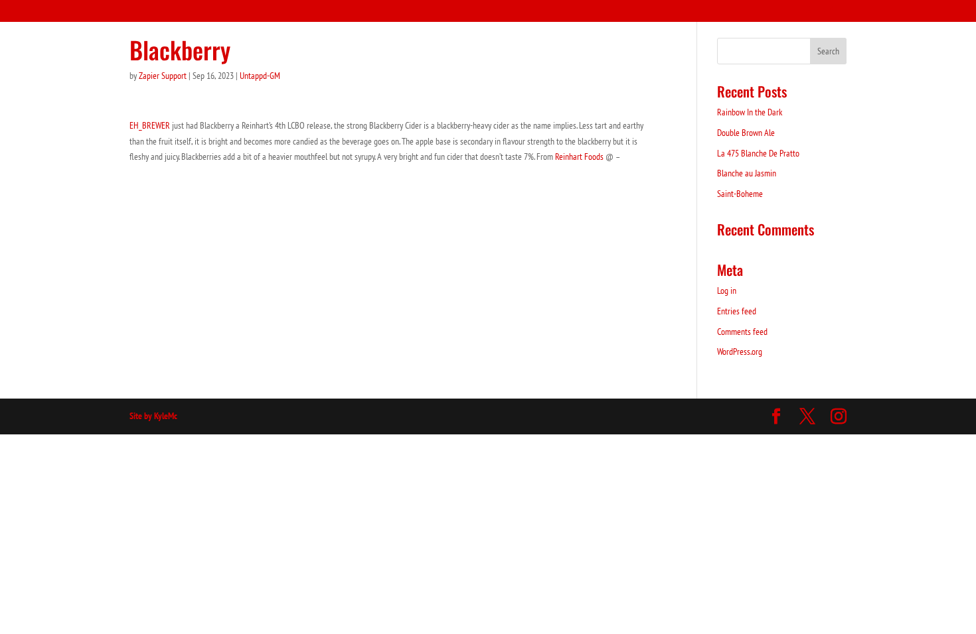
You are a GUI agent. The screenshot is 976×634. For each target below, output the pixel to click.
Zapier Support (163, 76)
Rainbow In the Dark (749, 112)
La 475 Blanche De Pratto (758, 153)
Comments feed (742, 332)
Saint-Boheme (740, 194)
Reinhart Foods (579, 156)
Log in (726, 290)
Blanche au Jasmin (746, 173)
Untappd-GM (260, 76)
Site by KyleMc (153, 416)
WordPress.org (739, 351)
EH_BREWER (149, 125)
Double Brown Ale (746, 133)
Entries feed (736, 311)
